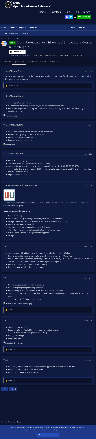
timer (81, 55)
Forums (12, 27)
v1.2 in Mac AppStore (13, 124)
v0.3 (5, 320)
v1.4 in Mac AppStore (13, 71)
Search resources (21, 33)
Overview (7, 61)
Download (55, 11)
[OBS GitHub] (75, 17)
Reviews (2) (32, 61)
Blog (67, 11)
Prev (5, 389)
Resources (33, 27)
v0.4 (5, 277)
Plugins (21, 27)
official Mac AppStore (79, 203)
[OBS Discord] (67, 17)
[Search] (91, 27)
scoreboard (48, 55)
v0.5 (5, 246)
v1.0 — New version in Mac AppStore (20, 185)
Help (76, 11)
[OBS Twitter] (71, 17)
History (43, 61)
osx (41, 55)
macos (35, 55)
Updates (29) (19, 61)
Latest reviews (8, 33)
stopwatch (74, 55)
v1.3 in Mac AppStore (13, 96)
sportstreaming (64, 55)
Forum (86, 11)
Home (42, 11)
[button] (16, 27)
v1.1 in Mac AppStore (13, 153)
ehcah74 (88, 76)
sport (55, 55)
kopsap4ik (14, 55)
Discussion (53, 61)
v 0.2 (6, 359)
